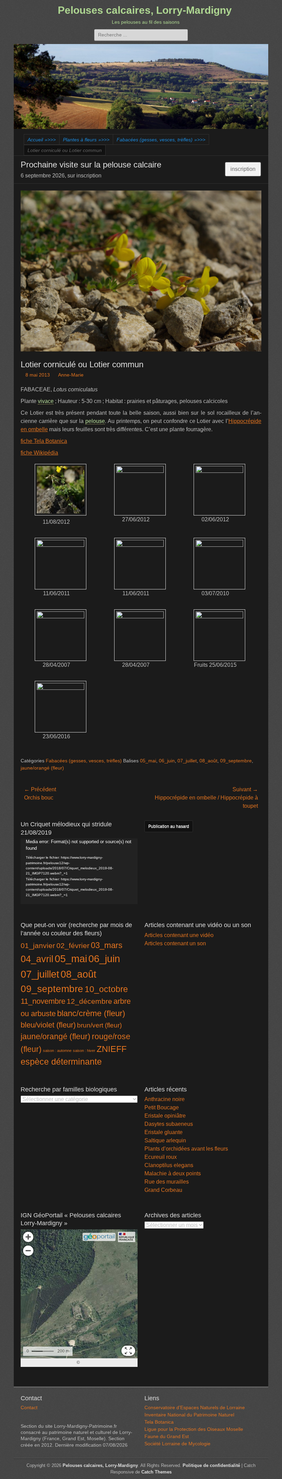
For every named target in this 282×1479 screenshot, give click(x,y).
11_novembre (43, 1001)
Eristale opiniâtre (165, 1116)
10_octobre (106, 989)
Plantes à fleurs (86, 139)
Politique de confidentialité (211, 1465)
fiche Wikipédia (39, 453)
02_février (72, 946)
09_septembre (236, 760)
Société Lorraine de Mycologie (177, 1443)
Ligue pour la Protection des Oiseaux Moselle (193, 1429)
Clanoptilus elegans (168, 1165)
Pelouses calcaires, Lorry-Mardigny (145, 10)
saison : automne (57, 1050)
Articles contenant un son (175, 943)
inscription (243, 169)
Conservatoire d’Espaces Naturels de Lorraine (194, 1407)
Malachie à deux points (172, 1173)
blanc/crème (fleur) (91, 1013)
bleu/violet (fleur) (48, 1025)
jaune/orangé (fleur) (42, 768)
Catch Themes (156, 1472)
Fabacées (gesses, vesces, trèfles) (161, 139)
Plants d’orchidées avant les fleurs (186, 1149)
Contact (29, 1407)
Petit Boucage (161, 1107)
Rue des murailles (166, 1182)
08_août (208, 760)
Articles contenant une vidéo (179, 935)
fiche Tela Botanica (44, 441)
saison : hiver (84, 1050)
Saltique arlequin (165, 1140)
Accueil (42, 139)
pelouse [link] (95, 421)
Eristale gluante (163, 1132)
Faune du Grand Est (166, 1436)
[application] (79, 871)
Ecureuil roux (160, 1157)
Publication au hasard (168, 826)
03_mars (106, 945)
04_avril (37, 959)
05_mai (148, 760)
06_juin (167, 760)
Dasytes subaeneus (168, 1124)
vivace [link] (46, 401)
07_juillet (187, 760)
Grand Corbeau (163, 1190)
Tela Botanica (159, 1422)
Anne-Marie (71, 375)
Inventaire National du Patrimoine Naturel (189, 1414)
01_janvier (38, 945)
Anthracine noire (164, 1099)
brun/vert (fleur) (99, 1025)
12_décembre (89, 1001)
